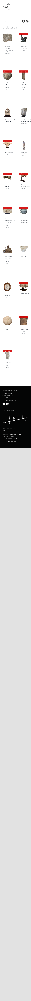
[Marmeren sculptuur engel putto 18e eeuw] (7, 249)
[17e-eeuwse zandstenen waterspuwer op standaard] (7, 37)
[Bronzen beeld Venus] (24, 145)
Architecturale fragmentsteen (9, 153)
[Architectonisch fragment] (7, 112)
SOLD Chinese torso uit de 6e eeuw (24, 87)
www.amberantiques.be (9, 400)
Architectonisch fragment (10, 120)
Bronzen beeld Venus (24, 154)
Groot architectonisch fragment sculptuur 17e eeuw (10, 223)
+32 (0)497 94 (6, 395)
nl (5, 21)
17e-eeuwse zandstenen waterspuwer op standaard (9, 49)
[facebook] (23, 21)
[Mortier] (24, 249)
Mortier (23, 256)
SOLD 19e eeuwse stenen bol (7, 86)
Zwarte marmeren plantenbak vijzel (25, 221)
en (3, 21)
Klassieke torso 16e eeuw (8, 364)
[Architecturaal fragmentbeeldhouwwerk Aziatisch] (24, 112)
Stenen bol (7, 329)
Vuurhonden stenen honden (9, 186)
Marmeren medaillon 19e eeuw (8, 296)
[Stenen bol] (7, 321)
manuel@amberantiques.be (10, 398)
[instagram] (27, 21)
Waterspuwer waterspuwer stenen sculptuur (25, 187)
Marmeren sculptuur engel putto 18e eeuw (8, 261)
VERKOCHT (25, 294)
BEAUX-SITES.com (11, 410)
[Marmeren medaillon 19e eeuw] (7, 286)
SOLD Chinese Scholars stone (24, 47)
